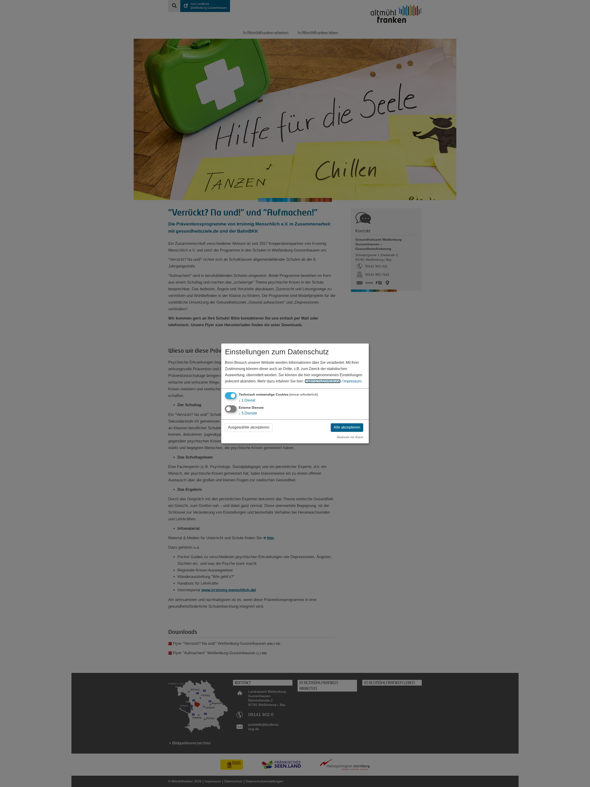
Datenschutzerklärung (323, 381)
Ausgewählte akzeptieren (248, 427)
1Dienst (247, 400)
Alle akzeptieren (347, 427)
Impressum (352, 381)
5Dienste (248, 413)
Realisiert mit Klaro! (350, 437)
